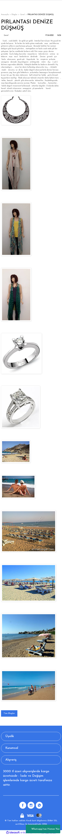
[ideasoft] (13, 832)
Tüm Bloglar (9, 713)
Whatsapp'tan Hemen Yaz (45, 829)
